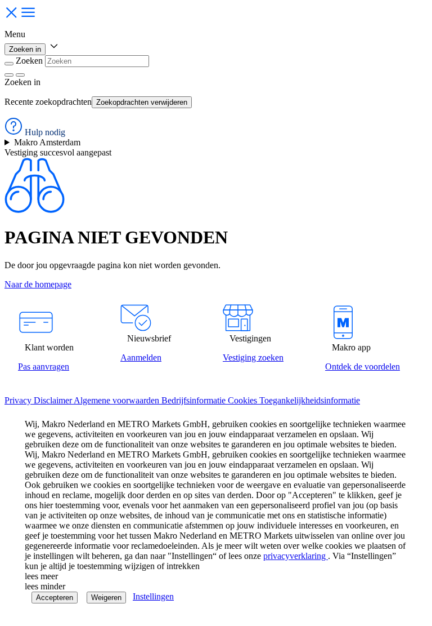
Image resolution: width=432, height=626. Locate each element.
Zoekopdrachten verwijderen (141, 102)
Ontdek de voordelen (362, 366)
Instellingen (153, 596)
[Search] (20, 75)
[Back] (9, 63)
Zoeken (29, 60)
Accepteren (54, 597)
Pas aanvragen (43, 366)
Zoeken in (25, 49)
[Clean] (9, 75)
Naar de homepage (37, 284)
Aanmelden (140, 357)
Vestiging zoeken (253, 357)
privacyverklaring (295, 556)
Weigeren (106, 597)
